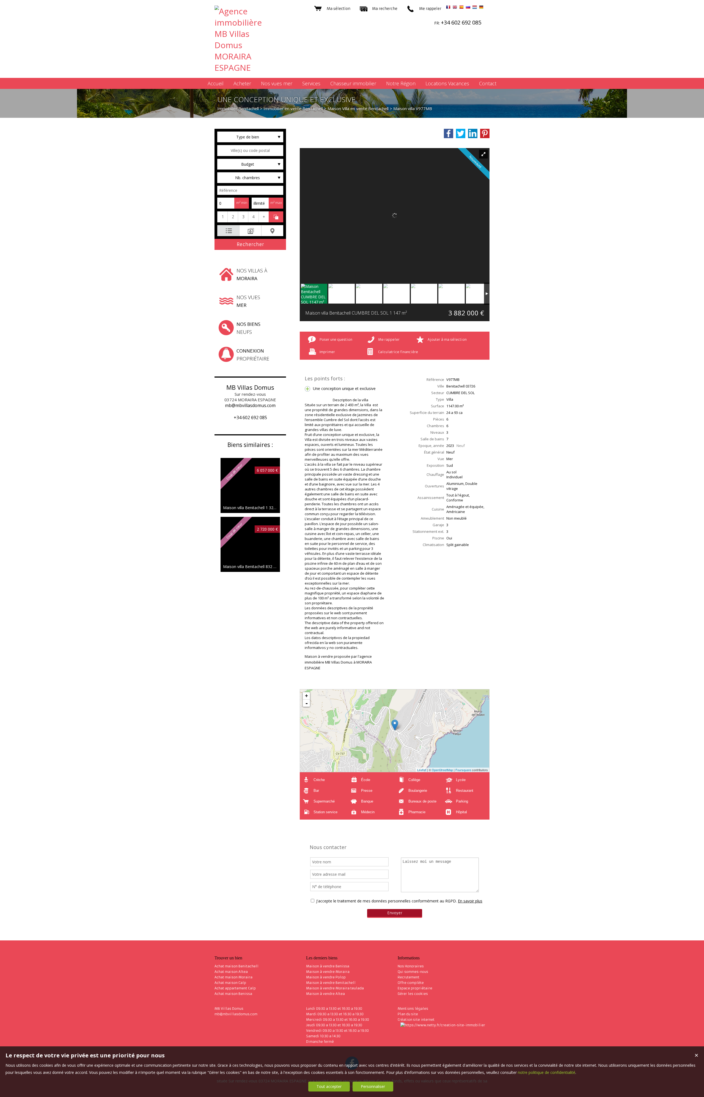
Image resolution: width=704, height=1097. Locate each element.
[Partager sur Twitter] (460, 133)
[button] (222, 216)
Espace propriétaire (415, 988)
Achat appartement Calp (235, 988)
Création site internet (416, 1019)
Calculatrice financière (398, 352)
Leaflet (421, 770)
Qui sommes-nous (413, 972)
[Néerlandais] (474, 7)
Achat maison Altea (231, 972)
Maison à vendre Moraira (328, 972)
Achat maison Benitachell (236, 966)
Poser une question (336, 339)
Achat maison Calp (230, 983)
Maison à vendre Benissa (327, 966)
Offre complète (411, 983)
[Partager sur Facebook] (448, 133)
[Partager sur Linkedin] (472, 133)
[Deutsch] (481, 7)
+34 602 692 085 (250, 417)
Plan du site (408, 1014)
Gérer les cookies (413, 994)
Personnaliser (373, 1086)
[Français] (448, 7)
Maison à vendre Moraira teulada (335, 988)
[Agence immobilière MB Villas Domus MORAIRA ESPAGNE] (245, 67)
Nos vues (248, 301)
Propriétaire (253, 355)
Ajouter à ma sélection (447, 339)
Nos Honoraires (411, 966)
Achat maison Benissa (233, 994)
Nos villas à (252, 274)
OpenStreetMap (442, 770)
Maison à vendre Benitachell (331, 983)
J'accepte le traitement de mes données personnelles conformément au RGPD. (386, 901)
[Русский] (468, 7)
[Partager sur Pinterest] (485, 133)
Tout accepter (329, 1086)
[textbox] (250, 150)
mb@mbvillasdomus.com (250, 405)
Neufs (248, 328)
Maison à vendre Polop (326, 977)
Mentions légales (413, 1008)
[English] (455, 7)
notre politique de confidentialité (546, 1072)
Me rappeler (389, 339)
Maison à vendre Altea (325, 994)
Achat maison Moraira (233, 977)
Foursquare (463, 770)
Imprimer (327, 352)
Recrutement (408, 977)
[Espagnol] (461, 7)
